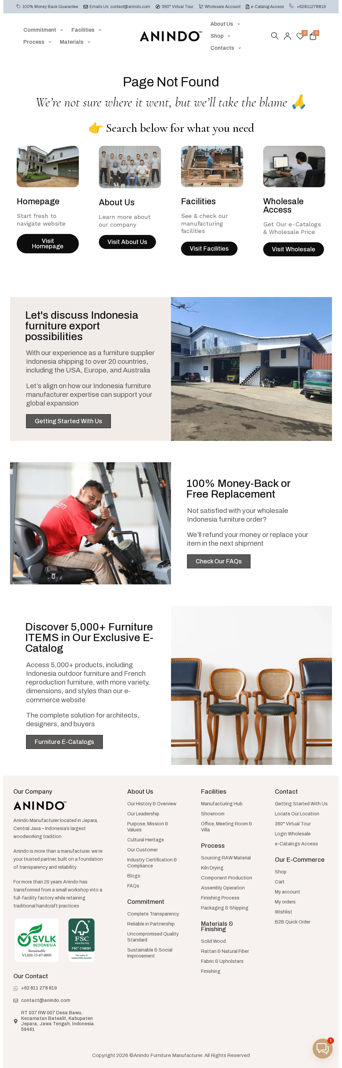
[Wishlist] (300, 36)
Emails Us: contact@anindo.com (120, 6)
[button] (323, 1049)
